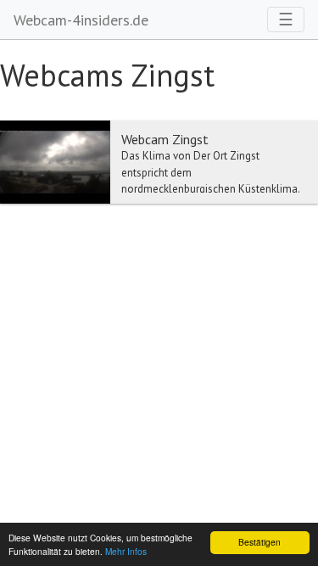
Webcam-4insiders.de (81, 20)
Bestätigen (259, 541)
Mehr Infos (126, 551)
